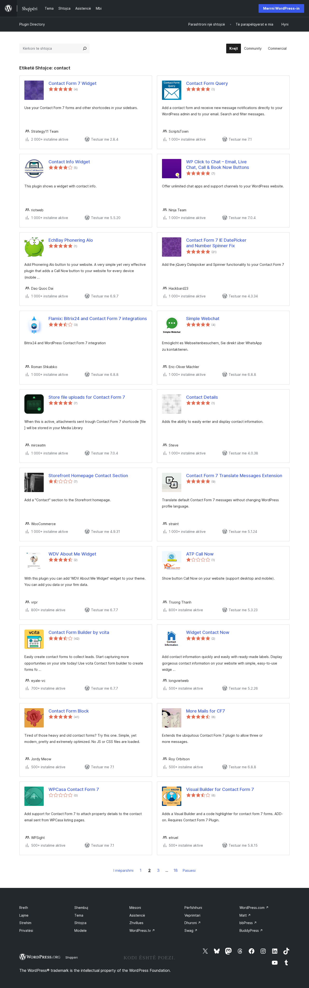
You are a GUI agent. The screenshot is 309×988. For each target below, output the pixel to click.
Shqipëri (71, 957)
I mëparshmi (123, 870)
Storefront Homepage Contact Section (88, 475)
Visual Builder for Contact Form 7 (220, 789)
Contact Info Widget (69, 161)
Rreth (23, 908)
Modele (80, 930)
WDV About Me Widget (72, 553)
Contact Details (202, 397)
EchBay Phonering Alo (71, 240)
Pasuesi (189, 870)
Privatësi (26, 930)
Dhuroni (192, 923)
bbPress (248, 923)
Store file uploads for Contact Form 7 (87, 397)
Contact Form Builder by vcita (79, 632)
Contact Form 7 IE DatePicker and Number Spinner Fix (216, 243)
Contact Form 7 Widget (73, 83)
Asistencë (137, 915)
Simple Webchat (202, 318)
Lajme (23, 915)
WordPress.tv (142, 930)
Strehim (25, 923)
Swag (190, 930)
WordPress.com (254, 908)
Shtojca (80, 923)
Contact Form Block (69, 711)
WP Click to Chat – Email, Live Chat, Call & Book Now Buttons (217, 164)
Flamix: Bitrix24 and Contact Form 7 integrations (98, 318)
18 (176, 870)
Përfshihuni (193, 908)
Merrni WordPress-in (281, 8)
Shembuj (81, 908)
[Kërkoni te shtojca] (85, 48)
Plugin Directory (32, 24)
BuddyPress (251, 930)
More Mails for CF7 (205, 711)
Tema (78, 915)
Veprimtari (192, 915)
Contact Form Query (207, 83)
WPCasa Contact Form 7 (74, 789)
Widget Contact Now (207, 632)
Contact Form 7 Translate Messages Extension (234, 475)
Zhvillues (136, 923)
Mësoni (135, 908)
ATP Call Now (200, 553)
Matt (245, 915)
